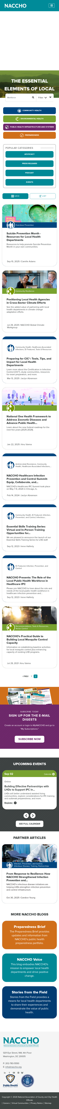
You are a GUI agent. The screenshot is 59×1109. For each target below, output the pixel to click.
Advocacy (29, 154)
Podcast (29, 173)
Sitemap (48, 1103)
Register (8, 803)
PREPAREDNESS (32, 135)
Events (29, 182)
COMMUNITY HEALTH (32, 110)
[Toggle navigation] (52, 5)
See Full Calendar (29, 823)
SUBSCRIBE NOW (29, 739)
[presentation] (26, 815)
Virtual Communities (20, 1103)
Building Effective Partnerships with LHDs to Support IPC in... (26, 788)
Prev (26, 676)
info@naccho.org (13, 1067)
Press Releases (29, 163)
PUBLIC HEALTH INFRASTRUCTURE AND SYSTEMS (32, 127)
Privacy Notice (37, 1103)
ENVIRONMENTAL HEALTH (32, 119)
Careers (6, 1103)
